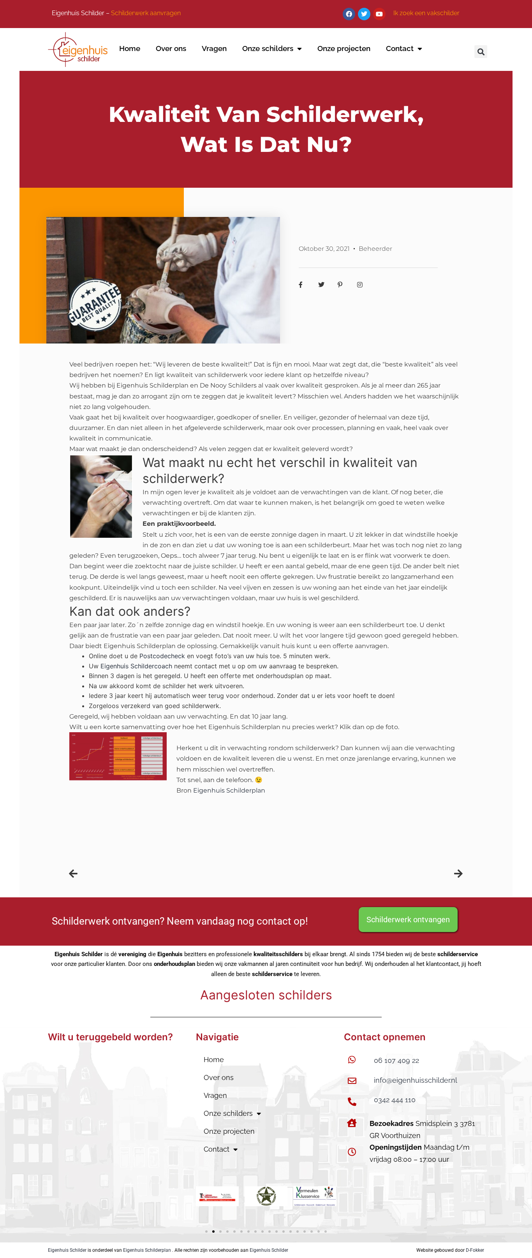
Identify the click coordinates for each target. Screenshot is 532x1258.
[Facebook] (349, 14)
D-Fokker (475, 1250)
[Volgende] (364, 874)
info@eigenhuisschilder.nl (415, 1080)
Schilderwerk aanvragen (146, 13)
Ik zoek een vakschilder (426, 13)
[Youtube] (379, 14)
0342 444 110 (395, 1100)
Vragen (214, 48)
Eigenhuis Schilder (67, 1250)
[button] (480, 51)
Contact (400, 48)
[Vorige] (167, 874)
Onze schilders (267, 48)
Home (129, 48)
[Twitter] (364, 14)
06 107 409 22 (396, 1060)
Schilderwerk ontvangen (408, 919)
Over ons (171, 48)
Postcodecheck (162, 656)
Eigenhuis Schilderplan (147, 1250)
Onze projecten (343, 48)
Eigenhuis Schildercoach (136, 666)
